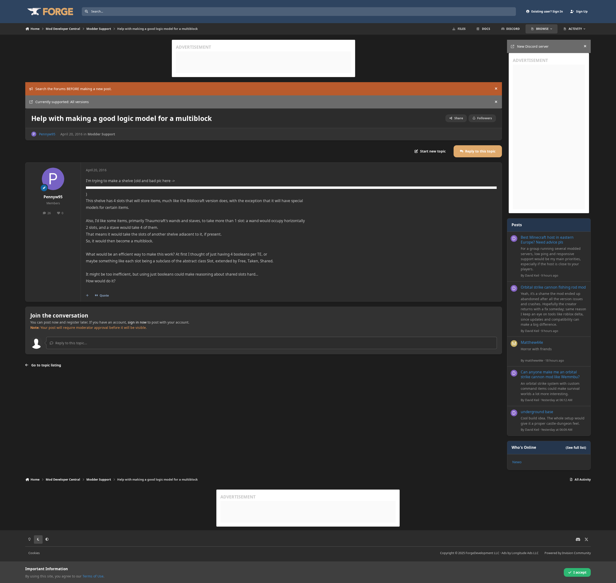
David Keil (532, 275)
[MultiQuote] (87, 295)
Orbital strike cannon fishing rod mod (553, 287)
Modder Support (101, 134)
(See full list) (576, 447)
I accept (579, 572)
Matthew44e (532, 342)
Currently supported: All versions (62, 101)
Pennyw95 (47, 134)
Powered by (568, 553)
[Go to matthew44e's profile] (514, 343)
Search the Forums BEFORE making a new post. (73, 88)
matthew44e (534, 360)
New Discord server (533, 46)
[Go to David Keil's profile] (514, 238)
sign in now (137, 322)
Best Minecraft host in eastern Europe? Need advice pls (547, 240)
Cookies (34, 553)
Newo (516, 462)
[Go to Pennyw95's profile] (33, 134)
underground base (537, 411)
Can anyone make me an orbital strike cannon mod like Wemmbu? (550, 374)
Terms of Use (93, 576)
